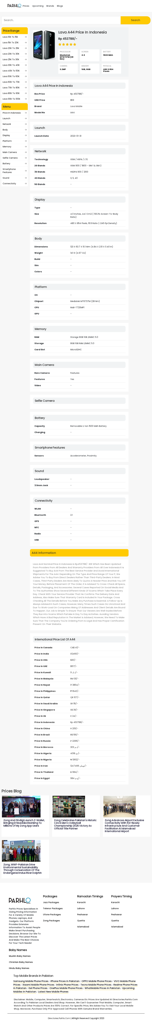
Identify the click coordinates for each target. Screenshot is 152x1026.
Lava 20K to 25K (11, 48)
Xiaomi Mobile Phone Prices (38, 984)
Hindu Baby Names (19, 968)
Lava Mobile (76, 106)
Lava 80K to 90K (11, 93)
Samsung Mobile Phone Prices (30, 981)
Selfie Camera (10, 157)
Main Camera (10, 152)
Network (7, 124)
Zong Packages (51, 920)
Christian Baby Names (21, 962)
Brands (50, 5)
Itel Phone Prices (37, 988)
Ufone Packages (52, 914)
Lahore (81, 908)
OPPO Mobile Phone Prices (96, 981)
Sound (6, 177)
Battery (6, 163)
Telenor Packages (53, 908)
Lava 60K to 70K (11, 81)
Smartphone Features (9, 171)
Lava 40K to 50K (11, 70)
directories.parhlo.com (59, 1018)
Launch (6, 118)
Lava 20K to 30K (11, 53)
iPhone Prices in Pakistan (64, 981)
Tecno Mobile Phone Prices (95, 984)
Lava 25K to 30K (11, 59)
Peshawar (82, 914)
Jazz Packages (51, 902)
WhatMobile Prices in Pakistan (102, 988)
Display (6, 135)
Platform (7, 140)
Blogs (60, 5)
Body (5, 129)
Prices (26, 5)
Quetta (81, 920)
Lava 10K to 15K (10, 36)
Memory (7, 146)
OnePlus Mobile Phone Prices (66, 988)
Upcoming (37, 5)
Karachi (81, 902)
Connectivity (9, 183)
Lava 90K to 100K (11, 98)
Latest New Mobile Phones (53, 991)
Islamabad (83, 926)
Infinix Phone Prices (67, 984)
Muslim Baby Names (20, 956)
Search (135, 20)
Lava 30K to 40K (11, 65)
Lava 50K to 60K (11, 76)
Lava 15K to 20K (11, 42)
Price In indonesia (12, 112)
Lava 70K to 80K (11, 87)
